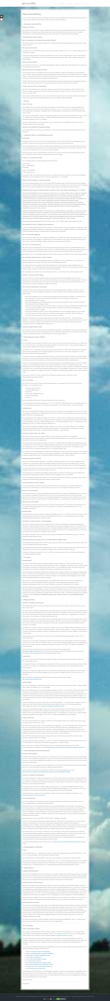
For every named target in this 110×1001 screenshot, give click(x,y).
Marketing (54, 999)
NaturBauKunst (77, 3)
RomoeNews (69, 3)
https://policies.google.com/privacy (38, 959)
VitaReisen (86, 3)
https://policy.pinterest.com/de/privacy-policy (40, 962)
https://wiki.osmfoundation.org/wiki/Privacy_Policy (52, 706)
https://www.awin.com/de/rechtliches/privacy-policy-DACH (67, 841)
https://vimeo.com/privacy (35, 960)
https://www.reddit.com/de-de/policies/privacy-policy (41, 964)
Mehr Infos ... (63, 998)
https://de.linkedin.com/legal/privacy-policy (40, 955)
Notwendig (47, 999)
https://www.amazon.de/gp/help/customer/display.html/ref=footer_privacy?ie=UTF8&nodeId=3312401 (46, 771)
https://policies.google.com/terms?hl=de (75, 747)
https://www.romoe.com (63, 935)
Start (56, 3)
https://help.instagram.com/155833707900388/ (42, 953)
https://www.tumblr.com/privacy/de (37, 968)
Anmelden (61, 3)
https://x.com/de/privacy (36, 957)
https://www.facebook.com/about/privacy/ (40, 951)
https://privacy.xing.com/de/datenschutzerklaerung (40, 966)
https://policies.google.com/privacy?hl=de (32, 651)
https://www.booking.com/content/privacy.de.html (34, 795)
